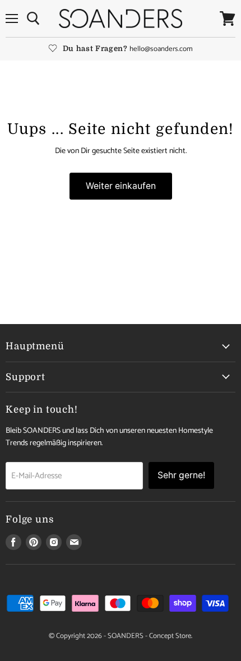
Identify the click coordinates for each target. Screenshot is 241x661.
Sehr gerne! (181, 475)
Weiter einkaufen (121, 186)
